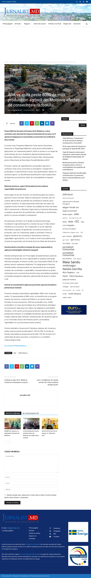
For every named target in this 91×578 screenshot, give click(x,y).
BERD (65, 222)
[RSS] (83, 1)
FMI (82, 232)
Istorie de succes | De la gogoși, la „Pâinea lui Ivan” (49, 433)
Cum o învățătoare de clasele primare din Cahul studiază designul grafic (47, 382)
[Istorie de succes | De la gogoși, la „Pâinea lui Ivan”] (50, 423)
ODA (77, 273)
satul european (74, 287)
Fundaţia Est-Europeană (32, 544)
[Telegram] (47, 123)
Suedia (78, 290)
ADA (15, 353)
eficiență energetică (69, 229)
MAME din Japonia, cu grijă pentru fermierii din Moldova (12, 433)
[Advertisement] (45, 43)
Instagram (56, 531)
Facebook (56, 528)
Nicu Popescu (69, 272)
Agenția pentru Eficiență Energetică (71, 203)
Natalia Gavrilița (72, 269)
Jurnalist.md (17, 110)
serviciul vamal (67, 290)
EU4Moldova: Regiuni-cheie (71, 232)
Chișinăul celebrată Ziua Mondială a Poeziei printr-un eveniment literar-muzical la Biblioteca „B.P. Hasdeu (74, 176)
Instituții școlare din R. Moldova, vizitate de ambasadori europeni (16, 381)
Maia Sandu (71, 262)
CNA (82, 222)
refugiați (65, 287)
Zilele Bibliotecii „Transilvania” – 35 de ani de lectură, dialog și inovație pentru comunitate (74, 140)
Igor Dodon (66, 240)
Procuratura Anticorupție (70, 283)
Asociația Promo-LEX (75, 218)
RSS (54, 534)
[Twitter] (27, 123)
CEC (77, 221)
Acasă (6, 62)
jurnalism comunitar (69, 248)
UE (82, 290)
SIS (74, 290)
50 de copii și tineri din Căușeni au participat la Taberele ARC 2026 (74, 147)
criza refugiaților (69, 225)
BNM (70, 222)
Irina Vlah (75, 243)
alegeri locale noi (71, 207)
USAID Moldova (74, 294)
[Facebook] (76, 1)
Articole (12, 62)
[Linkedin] (42, 123)
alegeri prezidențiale (70, 211)
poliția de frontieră (69, 279)
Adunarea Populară (68, 198)
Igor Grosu (75, 240)
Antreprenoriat (22, 62)
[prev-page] (5, 442)
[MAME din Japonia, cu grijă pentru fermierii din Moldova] (12, 423)
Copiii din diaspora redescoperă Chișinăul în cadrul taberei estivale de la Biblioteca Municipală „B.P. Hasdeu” (74, 155)
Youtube (56, 536)
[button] (86, 24)
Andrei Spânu (67, 214)
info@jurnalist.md (13, 528)
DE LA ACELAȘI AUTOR (31, 413)
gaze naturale (67, 236)
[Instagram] (80, 1)
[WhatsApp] (37, 123)
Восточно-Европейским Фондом (29, 554)
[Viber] (52, 123)
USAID (65, 294)
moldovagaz (69, 265)
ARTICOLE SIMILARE (13, 413)
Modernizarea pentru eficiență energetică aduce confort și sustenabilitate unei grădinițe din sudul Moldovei (74, 166)
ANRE (76, 214)
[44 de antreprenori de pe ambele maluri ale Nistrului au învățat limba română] (31, 423)
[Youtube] (87, 1)
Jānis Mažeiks (67, 259)
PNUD (65, 276)
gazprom (77, 236)
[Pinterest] (32, 123)
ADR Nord (68, 194)
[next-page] (9, 442)
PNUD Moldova (23, 353)
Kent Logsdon (77, 258)
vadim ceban (67, 297)
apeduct (65, 218)
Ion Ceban (66, 243)
